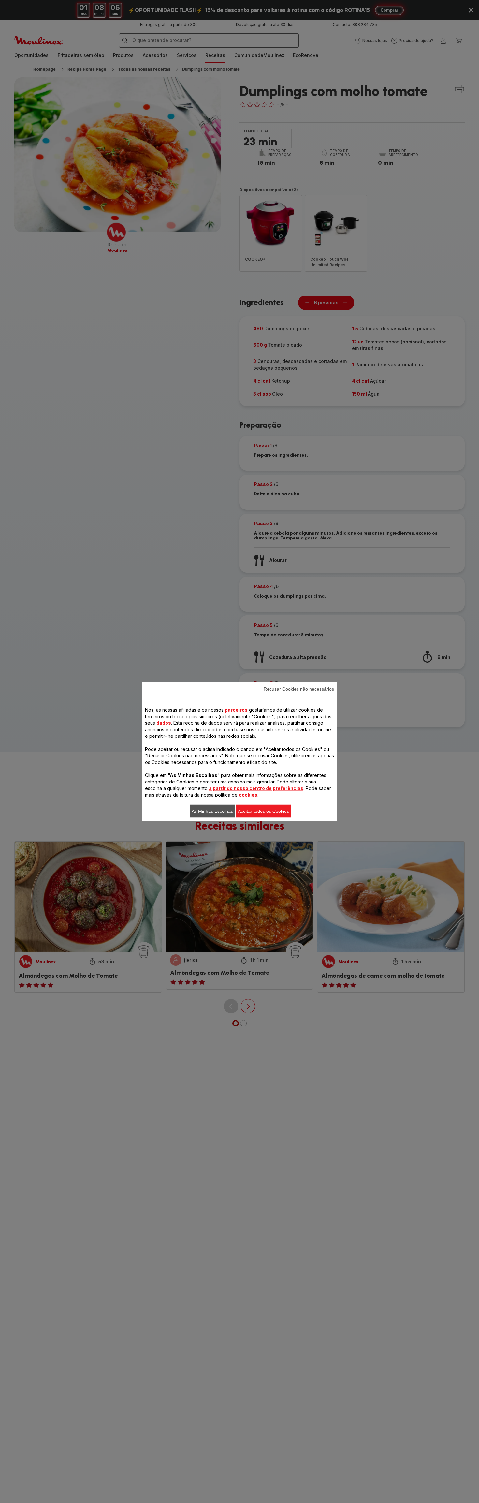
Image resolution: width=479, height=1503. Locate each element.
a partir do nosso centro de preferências (256, 788)
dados (163, 723)
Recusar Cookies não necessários (299, 688)
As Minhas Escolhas (212, 811)
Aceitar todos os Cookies (263, 811)
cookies (248, 794)
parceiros (236, 710)
